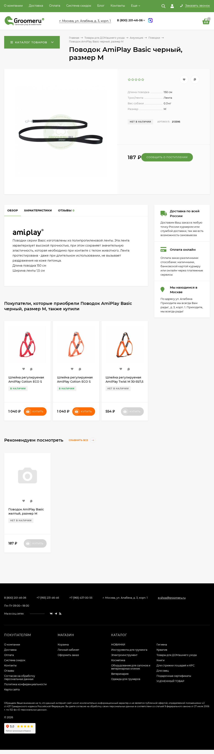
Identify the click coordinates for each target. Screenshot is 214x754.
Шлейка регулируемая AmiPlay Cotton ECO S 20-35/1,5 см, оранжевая (27, 382)
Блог (100, 6)
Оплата (54, 6)
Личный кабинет (68, 649)
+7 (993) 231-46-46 (48, 597)
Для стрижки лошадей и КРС (176, 665)
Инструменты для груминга (129, 649)
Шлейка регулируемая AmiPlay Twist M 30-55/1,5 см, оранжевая (76, 382)
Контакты (118, 6)
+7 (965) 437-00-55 (80, 597)
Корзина (63, 644)
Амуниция (136, 37)
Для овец (163, 670)
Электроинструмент (124, 655)
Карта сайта (12, 689)
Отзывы (9, 670)
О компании (13, 6)
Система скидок (78, 6)
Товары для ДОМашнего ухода (104, 37)
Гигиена (162, 644)
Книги (160, 660)
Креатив (162, 649)
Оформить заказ (68, 655)
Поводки (154, 37)
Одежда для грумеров (125, 679)
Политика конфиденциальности (25, 684)
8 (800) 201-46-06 (130, 20)
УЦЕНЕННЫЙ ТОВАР (170, 681)
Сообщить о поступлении (167, 157)
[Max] (150, 21)
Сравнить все (79, 440)
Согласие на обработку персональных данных (19, 677)
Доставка (36, 6)
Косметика (118, 660)
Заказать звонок (197, 6)
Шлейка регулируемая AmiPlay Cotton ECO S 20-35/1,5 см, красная (123, 382)
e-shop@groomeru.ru (172, 597)
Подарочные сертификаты (174, 675)
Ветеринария (120, 673)
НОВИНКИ (118, 644)
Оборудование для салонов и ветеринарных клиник (130, 667)
